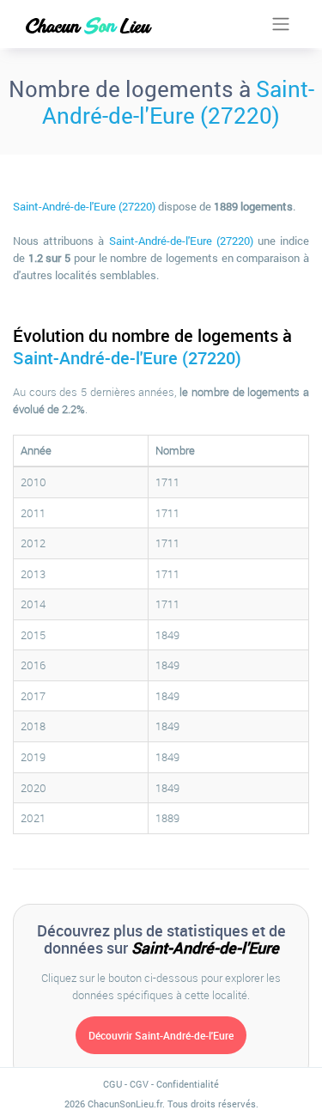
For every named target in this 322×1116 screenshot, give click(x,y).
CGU (112, 1083)
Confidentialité (187, 1083)
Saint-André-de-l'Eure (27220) (178, 102)
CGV (139, 1083)
